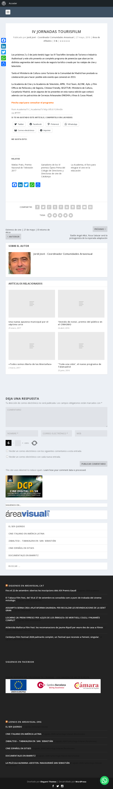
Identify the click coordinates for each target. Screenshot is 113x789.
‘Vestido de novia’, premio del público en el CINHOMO (80, 323)
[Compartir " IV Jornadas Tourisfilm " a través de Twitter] (43, 207)
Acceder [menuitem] (13, 3)
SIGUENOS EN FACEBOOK (20, 661)
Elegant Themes (48, 781)
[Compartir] (3, 64)
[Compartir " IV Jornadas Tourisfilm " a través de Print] (90, 207)
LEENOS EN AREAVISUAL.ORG (25, 721)
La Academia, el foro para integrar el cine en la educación (83, 167)
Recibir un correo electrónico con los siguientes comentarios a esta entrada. (45, 451)
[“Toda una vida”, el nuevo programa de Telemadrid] (81, 346)
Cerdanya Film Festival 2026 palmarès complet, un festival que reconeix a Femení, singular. (52, 637)
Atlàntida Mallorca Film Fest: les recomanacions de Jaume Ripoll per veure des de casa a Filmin (54, 627)
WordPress (80, 781)
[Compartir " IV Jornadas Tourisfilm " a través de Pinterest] (61, 207)
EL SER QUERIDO (17, 526)
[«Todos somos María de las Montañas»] (32, 346)
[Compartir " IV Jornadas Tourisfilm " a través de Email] (84, 207)
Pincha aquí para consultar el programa (32, 102)
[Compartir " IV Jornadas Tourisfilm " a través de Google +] (49, 207)
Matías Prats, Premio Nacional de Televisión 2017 (22, 167)
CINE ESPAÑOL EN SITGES (21, 548)
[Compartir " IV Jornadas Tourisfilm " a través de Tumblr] (55, 207)
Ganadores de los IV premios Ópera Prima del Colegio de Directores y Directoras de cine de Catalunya (53, 170)
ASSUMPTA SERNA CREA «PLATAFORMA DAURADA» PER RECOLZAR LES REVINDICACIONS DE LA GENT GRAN (56, 609)
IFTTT (17, 112)
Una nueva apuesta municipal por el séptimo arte (28, 323)
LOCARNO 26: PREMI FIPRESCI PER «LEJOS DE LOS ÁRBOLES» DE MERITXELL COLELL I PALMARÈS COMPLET (53, 619)
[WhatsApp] (3, 58)
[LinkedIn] (3, 46)
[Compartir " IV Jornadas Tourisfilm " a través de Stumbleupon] (79, 207)
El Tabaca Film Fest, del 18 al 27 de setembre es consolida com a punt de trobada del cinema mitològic (53, 599)
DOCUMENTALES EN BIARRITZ (24, 555)
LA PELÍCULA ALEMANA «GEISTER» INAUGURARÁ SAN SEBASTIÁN (38, 762)
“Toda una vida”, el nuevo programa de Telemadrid (79, 365)
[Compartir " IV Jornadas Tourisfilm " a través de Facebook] (37, 207)
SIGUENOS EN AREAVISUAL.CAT (26, 585)
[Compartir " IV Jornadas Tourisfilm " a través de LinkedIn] (67, 207)
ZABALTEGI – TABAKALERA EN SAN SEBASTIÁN (32, 540)
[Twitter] (3, 52)
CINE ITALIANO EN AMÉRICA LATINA (26, 533)
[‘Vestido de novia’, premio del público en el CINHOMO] (81, 304)
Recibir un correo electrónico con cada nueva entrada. (34, 456)
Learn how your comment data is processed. (64, 470)
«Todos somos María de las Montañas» (30, 364)
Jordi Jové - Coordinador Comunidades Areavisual (50, 37)
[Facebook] (3, 40)
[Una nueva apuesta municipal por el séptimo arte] (32, 304)
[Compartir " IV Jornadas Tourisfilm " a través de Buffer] (73, 207)
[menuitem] (4, 3)
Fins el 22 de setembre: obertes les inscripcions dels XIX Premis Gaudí (41, 590)
